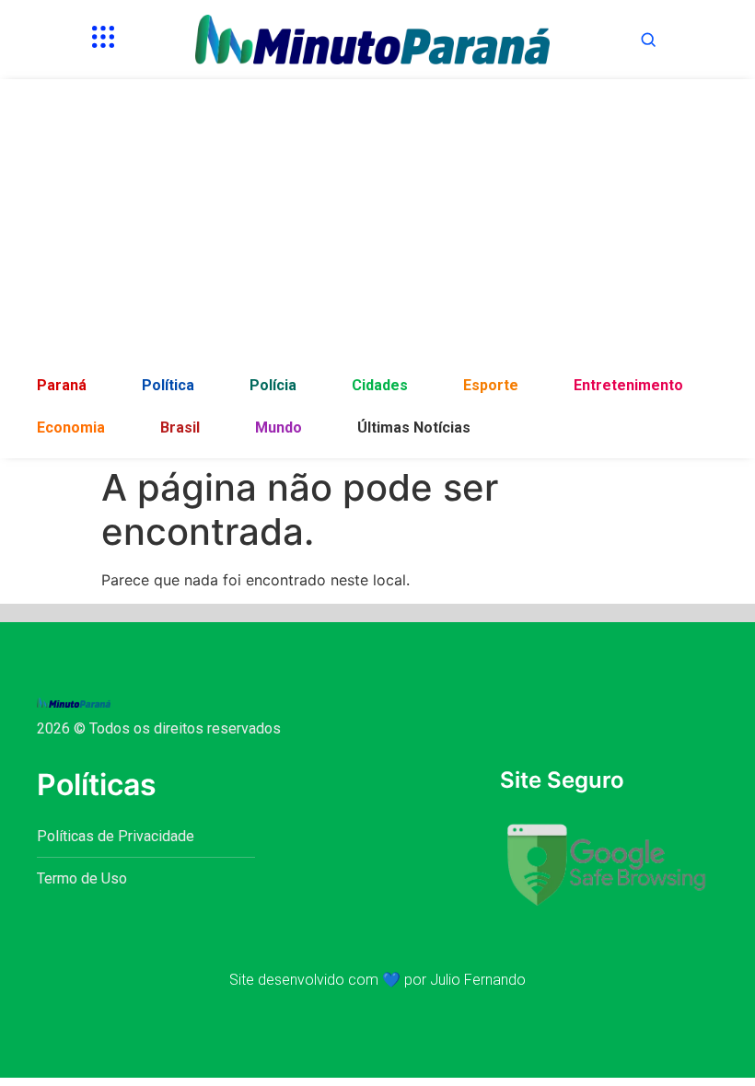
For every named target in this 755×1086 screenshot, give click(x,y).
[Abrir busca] (648, 39)
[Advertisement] (377, 226)
